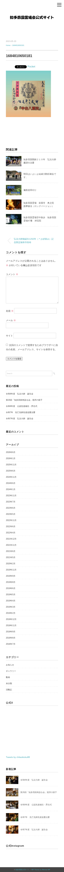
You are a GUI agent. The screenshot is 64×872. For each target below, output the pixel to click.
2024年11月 (11, 477)
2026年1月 (10, 458)
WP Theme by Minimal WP (40, 869)
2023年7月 (10, 502)
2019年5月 (10, 594)
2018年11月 (11, 625)
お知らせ (10, 665)
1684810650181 (18, 45)
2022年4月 (10, 532)
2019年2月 (10, 613)
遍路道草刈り (30, 190)
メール (11, 320)
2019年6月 (10, 588)
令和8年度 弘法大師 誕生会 (19, 394)
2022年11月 (11, 520)
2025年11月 (11, 464)
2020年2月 (10, 563)
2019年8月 (10, 582)
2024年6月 (10, 483)
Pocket (31, 66)
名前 (10, 310)
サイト (9, 335)
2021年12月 (11, 539)
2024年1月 (10, 489)
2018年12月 (11, 619)
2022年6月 (10, 526)
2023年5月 (10, 514)
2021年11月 (11, 545)
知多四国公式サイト (23, 869)
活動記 (9, 689)
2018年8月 (10, 638)
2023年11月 (11, 495)
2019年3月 (10, 607)
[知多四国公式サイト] (32, 13)
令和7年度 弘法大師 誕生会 (19, 418)
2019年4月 (10, 601)
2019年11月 (11, 570)
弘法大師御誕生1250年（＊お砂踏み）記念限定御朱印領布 (34, 241)
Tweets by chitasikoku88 (18, 757)
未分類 (9, 683)
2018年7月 (10, 644)
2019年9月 (10, 576)
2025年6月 (10, 471)
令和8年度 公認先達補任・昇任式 (21, 406)
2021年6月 (10, 551)
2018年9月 (10, 631)
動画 (8, 677)
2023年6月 (10, 508)
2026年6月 (10, 452)
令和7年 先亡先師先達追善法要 (20, 412)
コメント (12, 274)
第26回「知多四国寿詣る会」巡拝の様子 (24, 400)
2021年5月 (10, 557)
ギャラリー (11, 671)
